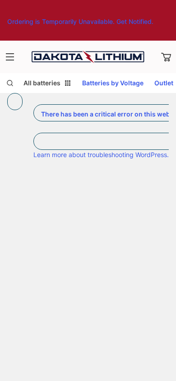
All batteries (41, 83)
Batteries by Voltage (113, 83)
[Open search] (10, 83)
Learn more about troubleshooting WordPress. (101, 154)
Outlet (163, 83)
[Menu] (10, 57)
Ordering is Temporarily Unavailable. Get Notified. (80, 21)
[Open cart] (166, 57)
